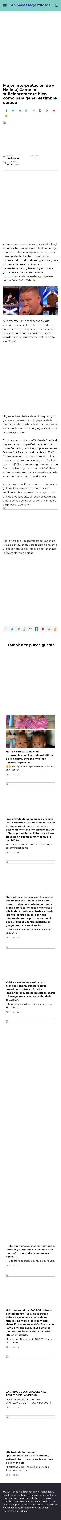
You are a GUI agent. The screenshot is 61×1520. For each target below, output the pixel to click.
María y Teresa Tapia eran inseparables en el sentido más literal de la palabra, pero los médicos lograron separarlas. (30, 757)
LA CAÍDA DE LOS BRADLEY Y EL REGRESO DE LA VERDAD (26, 1393)
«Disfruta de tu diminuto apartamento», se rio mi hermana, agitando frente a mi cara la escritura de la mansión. (29, 1457)
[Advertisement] (30, 49)
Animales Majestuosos (30, 5)
